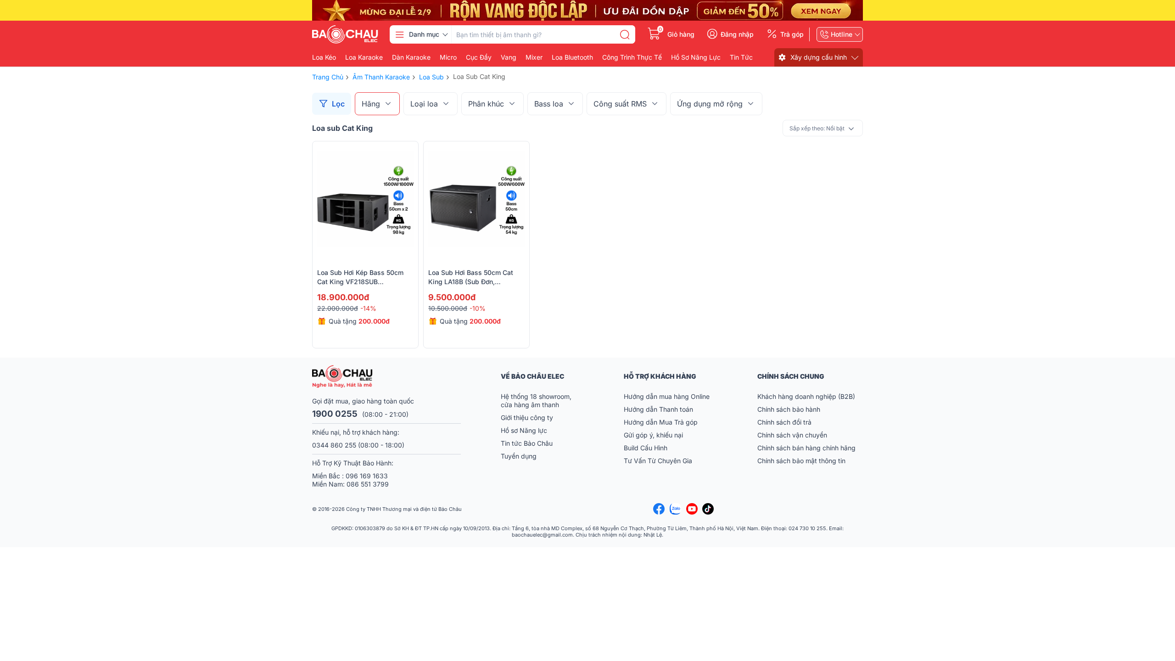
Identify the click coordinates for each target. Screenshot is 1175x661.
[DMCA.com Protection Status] (840, 509)
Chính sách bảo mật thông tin (801, 461)
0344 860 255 (334, 445)
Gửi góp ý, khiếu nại (653, 435)
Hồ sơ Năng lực (524, 430)
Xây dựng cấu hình (818, 57)
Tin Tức (741, 57)
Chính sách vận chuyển (792, 435)
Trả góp (792, 34)
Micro (448, 57)
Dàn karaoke (411, 57)
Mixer (534, 57)
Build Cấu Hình (645, 448)
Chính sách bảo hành (788, 409)
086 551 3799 (368, 484)
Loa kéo (324, 57)
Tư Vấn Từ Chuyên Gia (659, 461)
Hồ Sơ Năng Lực (696, 57)
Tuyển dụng (519, 456)
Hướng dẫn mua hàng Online (667, 396)
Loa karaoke (364, 57)
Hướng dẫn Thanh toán (658, 409)
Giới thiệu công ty (527, 417)
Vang (508, 57)
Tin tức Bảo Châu (527, 443)
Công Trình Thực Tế (632, 57)
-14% (368, 308)
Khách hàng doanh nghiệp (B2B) (806, 396)
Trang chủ (327, 77)
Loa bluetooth (572, 57)
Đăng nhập (737, 34)
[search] (624, 34)
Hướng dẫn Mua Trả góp (661, 422)
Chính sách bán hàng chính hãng (806, 448)
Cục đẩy (479, 57)
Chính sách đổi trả (784, 422)
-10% (478, 308)
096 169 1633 (367, 476)
